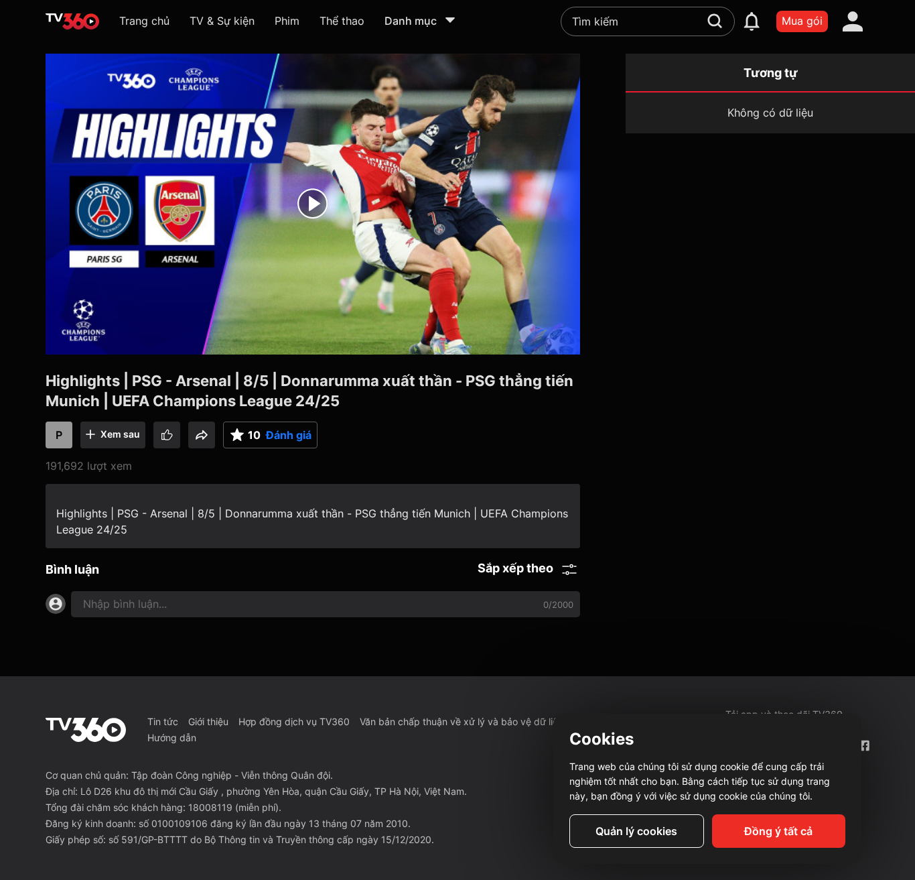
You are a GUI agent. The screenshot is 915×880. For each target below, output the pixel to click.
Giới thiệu (208, 721)
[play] (313, 204)
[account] (852, 21)
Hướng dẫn (171, 737)
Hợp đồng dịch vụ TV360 (294, 721)
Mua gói (802, 20)
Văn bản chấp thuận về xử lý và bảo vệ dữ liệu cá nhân (480, 721)
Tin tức (162, 721)
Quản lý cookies (636, 831)
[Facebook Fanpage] (863, 745)
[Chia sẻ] (201, 435)
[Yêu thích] (166, 435)
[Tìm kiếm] (715, 21)
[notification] (751, 21)
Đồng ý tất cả (778, 831)
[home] (72, 21)
